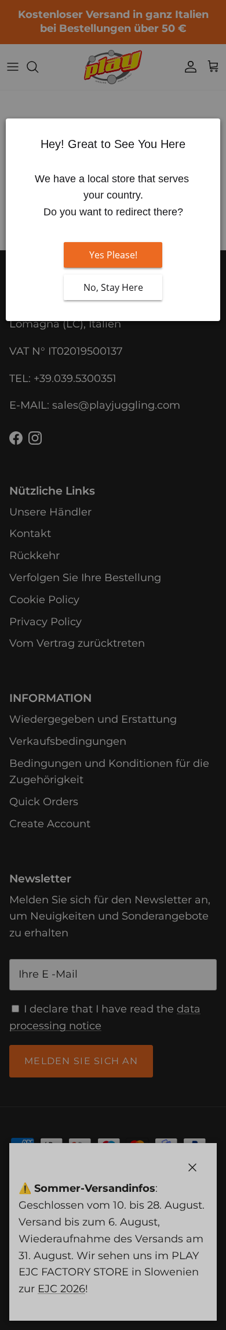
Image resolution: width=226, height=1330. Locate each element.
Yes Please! (113, 254)
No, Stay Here (113, 287)
